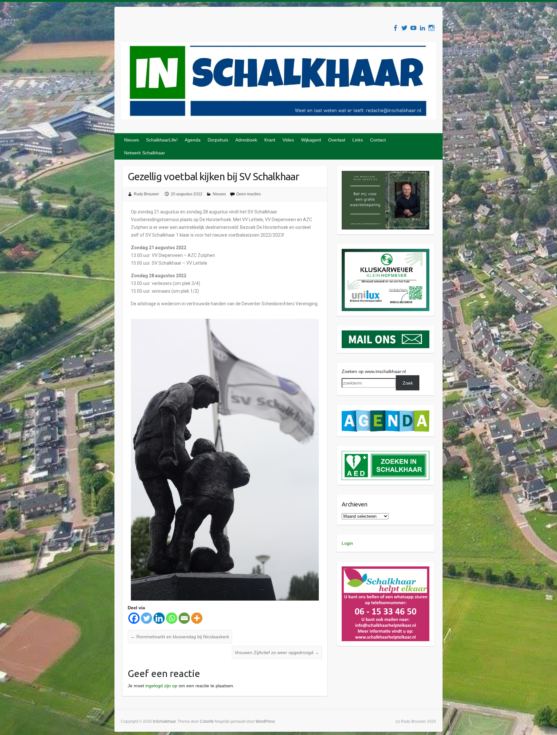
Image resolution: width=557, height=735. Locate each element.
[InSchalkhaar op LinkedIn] (422, 28)
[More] (196, 618)
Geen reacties (248, 194)
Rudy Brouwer (146, 194)
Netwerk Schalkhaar (144, 152)
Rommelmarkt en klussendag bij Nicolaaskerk (180, 636)
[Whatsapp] (171, 618)
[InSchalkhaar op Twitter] (404, 28)
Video (288, 139)
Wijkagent (311, 139)
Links (357, 139)
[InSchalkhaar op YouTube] (413, 28)
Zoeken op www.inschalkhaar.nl (374, 371)
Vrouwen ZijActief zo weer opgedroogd (277, 652)
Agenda (192, 139)
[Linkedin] (159, 618)
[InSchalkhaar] (278, 82)
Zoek (408, 383)
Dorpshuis (218, 139)
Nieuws (131, 139)
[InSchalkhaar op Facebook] (395, 28)
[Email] (184, 618)
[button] (386, 200)
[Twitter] (146, 618)
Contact (378, 139)
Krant (269, 139)
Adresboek (246, 139)
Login (347, 543)
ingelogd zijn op (161, 685)
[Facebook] (134, 618)
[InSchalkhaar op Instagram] (431, 28)
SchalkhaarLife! (162, 139)
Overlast (336, 139)
